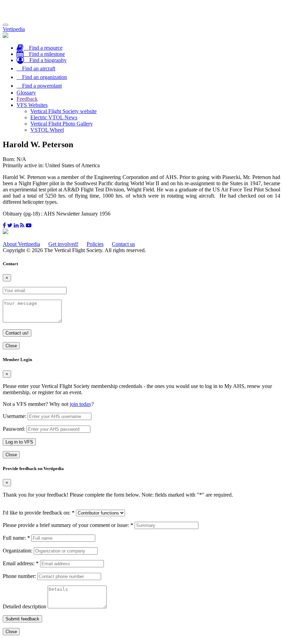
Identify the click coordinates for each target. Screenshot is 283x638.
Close (11, 345)
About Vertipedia (21, 244)
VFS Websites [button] (32, 105)
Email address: (21, 563)
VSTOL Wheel (47, 130)
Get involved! (63, 244)
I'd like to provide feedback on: (39, 513)
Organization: (17, 551)
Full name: (16, 538)
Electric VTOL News (53, 117)
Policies (95, 244)
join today (80, 404)
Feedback (27, 99)
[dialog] (141, 407)
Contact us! (17, 333)
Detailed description (24, 606)
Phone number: (19, 576)
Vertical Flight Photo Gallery (61, 124)
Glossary (26, 93)
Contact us (123, 244)
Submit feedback (22, 618)
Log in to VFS (19, 442)
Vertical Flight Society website (63, 111)
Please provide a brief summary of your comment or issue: (68, 525)
